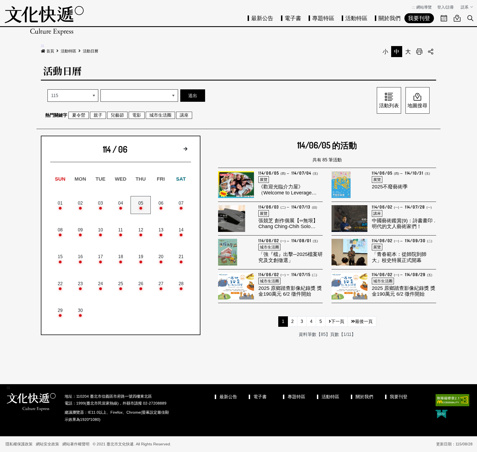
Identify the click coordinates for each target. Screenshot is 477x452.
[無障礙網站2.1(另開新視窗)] (452, 400)
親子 (98, 115)
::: (413, 7)
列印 (419, 51)
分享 (430, 51)
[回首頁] (44, 20)
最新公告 (262, 18)
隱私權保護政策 (19, 444)
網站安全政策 (47, 444)
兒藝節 (117, 115)
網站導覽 (424, 7)
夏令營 (78, 115)
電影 (136, 115)
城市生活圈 (160, 115)
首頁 (50, 51)
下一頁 (337, 321)
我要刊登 (419, 18)
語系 (465, 7)
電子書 (293, 18)
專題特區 (323, 18)
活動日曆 (90, 51)
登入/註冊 (445, 7)
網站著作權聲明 (75, 444)
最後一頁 (364, 321)
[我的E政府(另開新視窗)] (441, 414)
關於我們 (389, 18)
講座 (184, 115)
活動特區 (356, 18)
